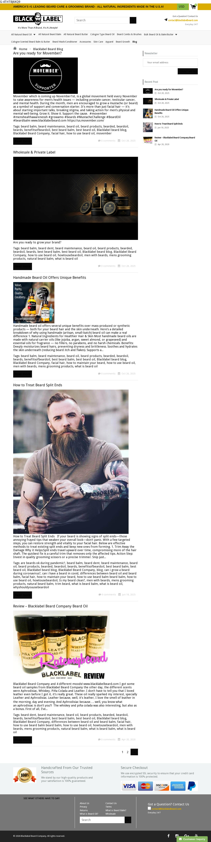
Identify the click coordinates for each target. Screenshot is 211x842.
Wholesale (111, 813)
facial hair (58, 133)
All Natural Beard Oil (21, 34)
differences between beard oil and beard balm (83, 721)
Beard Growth (123, 41)
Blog (134, 41)
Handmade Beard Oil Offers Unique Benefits (49, 278)
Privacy (83, 806)
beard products (91, 126)
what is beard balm (85, 583)
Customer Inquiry (193, 839)
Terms (109, 806)
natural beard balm (40, 258)
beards (18, 130)
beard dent (46, 248)
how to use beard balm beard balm (101, 577)
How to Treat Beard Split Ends (37, 385)
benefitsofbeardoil (37, 130)
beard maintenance (51, 126)
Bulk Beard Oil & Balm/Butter (159, 34)
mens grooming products (55, 366)
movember (104, 133)
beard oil (73, 126)
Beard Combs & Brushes (129, 34)
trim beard (62, 583)
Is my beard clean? (72, 580)
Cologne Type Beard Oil (102, 34)
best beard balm (63, 130)
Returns (84, 810)
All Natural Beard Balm (49, 34)
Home (22, 49)
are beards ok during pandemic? (43, 563)
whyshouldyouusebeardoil (31, 587)
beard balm (29, 126)
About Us (84, 803)
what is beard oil (66, 258)
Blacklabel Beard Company (31, 133)
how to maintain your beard (85, 363)
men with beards (95, 255)
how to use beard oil (80, 133)
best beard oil (85, 130)
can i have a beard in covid (60, 573)
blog (100, 570)
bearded (109, 126)
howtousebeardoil (70, 255)
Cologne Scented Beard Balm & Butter (30, 41)
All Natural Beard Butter (76, 34)
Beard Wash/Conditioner (64, 41)
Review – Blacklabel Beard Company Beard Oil (50, 606)
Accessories (85, 41)
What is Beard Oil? (89, 813)
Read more (22, 141)
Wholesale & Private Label (34, 152)
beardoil (122, 126)
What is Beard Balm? (116, 810)
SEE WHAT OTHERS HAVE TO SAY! (42, 798)
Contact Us (111, 803)
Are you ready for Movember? (37, 53)
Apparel (109, 41)
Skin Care (98, 41)
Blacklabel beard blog (111, 130)
